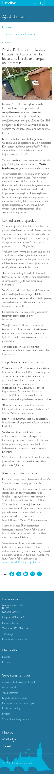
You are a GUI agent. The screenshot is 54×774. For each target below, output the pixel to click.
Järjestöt (8, 746)
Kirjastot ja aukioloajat (14, 698)
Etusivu (6, 662)
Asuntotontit (9, 687)
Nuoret (6, 714)
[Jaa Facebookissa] (11, 574)
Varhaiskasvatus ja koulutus (17, 719)
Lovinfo (6, 657)
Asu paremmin (10, 693)
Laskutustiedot (10, 623)
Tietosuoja (8, 634)
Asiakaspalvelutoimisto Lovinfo (19, 682)
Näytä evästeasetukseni (14, 639)
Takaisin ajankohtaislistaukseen (21, 34)
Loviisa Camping (11, 708)
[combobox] (33, 3)
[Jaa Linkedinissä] (25, 574)
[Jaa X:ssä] (18, 574)
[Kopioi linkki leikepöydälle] (39, 574)
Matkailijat (9, 739)
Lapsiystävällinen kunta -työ (18, 703)
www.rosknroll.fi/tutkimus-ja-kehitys (21, 562)
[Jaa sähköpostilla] (32, 574)
